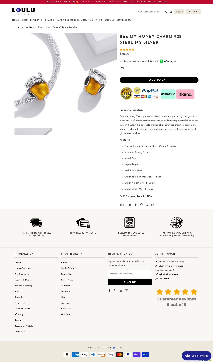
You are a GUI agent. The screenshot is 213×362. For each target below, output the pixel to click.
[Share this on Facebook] (135, 205)
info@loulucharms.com (166, 274)
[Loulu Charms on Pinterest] (115, 290)
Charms (64, 263)
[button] (127, 50)
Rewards (19, 297)
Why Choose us (105, 20)
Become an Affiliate (24, 326)
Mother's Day (67, 268)
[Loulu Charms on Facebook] (109, 290)
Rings (63, 297)
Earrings (65, 303)
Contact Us (20, 332)
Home (15, 20)
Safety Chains (67, 280)
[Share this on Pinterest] (140, 205)
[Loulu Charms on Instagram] (121, 290)
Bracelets (65, 286)
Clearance (66, 309)
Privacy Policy (21, 303)
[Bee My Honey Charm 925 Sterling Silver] (66, 84)
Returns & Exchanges (24, 286)
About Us (19, 291)
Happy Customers (23, 268)
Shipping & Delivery (23, 280)
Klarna (18, 320)
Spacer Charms (68, 274)
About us (87, 20)
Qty (122, 68)
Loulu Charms (101, 348)
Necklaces (66, 291)
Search (18, 263)
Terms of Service (22, 309)
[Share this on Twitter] (129, 205)
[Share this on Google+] (146, 205)
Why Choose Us (22, 274)
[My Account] (171, 12)
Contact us (123, 20)
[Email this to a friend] (152, 205)
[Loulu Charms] (23, 11)
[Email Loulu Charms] (127, 290)
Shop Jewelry (32, 20)
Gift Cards (66, 315)
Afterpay (19, 315)
